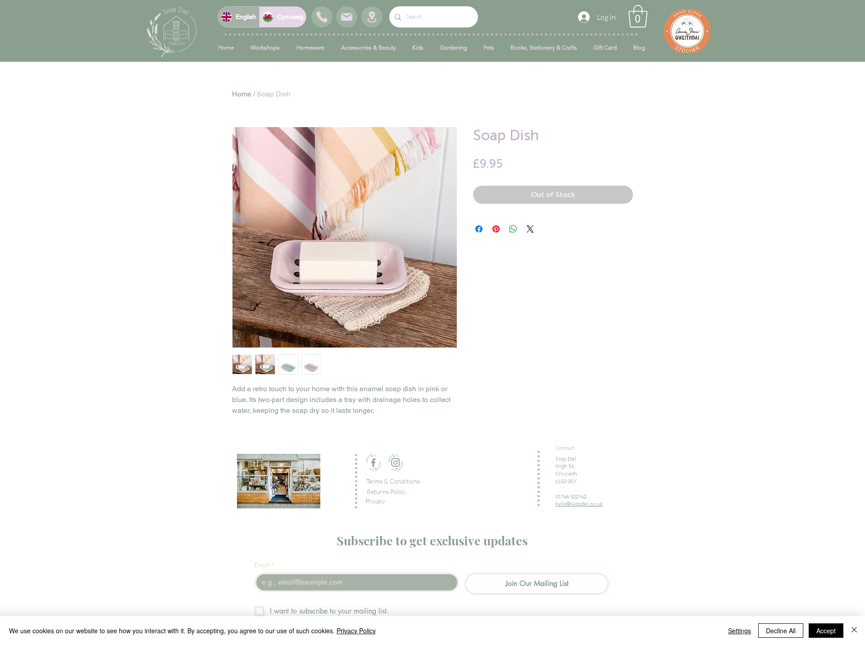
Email (265, 565)
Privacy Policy (356, 630)
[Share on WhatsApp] (513, 229)
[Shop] (321, 16)
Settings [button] (739, 630)
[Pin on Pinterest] (496, 229)
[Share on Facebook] (478, 229)
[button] (637, 16)
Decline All (781, 630)
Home (241, 94)
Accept (826, 630)
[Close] (854, 630)
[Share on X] (530, 229)
